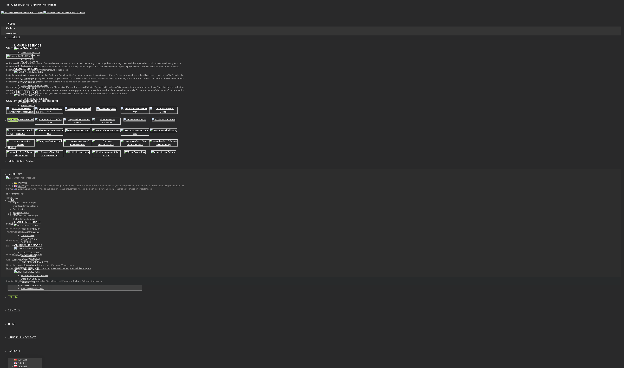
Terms (12, 147)
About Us (14, 133)
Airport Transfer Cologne (24, 202)
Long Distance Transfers (34, 262)
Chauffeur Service (31, 252)
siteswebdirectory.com (80, 268)
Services (14, 37)
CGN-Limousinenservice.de (24, 260)
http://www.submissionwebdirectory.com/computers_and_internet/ (37, 268)
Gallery (13, 120)
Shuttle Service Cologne (34, 275)
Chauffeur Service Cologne (25, 206)
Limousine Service (27, 45)
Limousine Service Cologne (25, 215)
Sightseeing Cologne (32, 112)
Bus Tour (26, 242)
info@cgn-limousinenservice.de (41, 5)
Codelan (77, 281)
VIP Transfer (27, 59)
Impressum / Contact (22, 160)
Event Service (28, 105)
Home (11, 23)
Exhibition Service (30, 279)
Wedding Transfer (31, 108)
